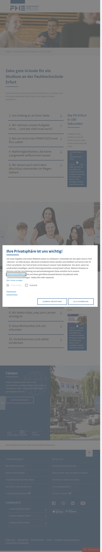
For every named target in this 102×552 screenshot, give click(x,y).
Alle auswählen (80, 301)
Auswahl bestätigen (52, 301)
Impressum (11, 291)
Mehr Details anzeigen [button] (14, 280)
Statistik (33, 285)
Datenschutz (11, 294)
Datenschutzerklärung (16, 274)
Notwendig (16, 285)
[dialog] (50, 276)
